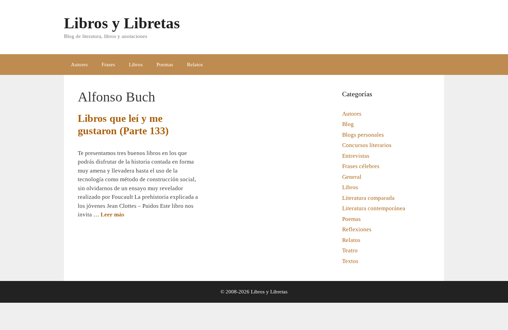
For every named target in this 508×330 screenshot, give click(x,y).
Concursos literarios (367, 145)
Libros (136, 64)
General (351, 177)
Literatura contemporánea (373, 208)
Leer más (112, 214)
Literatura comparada (368, 198)
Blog (348, 124)
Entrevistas (355, 156)
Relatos (195, 64)
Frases (108, 64)
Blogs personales (363, 135)
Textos (350, 261)
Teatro (350, 250)
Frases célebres (360, 166)
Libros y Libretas (122, 23)
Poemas (165, 64)
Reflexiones (356, 229)
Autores (79, 64)
